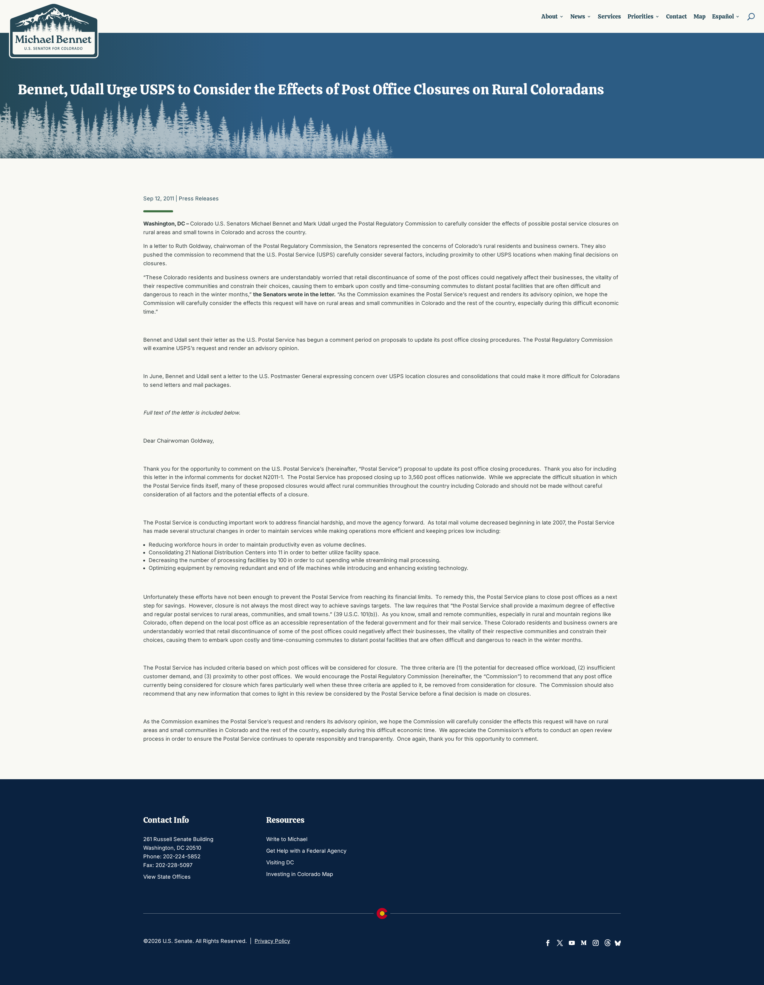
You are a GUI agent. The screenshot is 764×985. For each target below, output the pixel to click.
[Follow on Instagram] (596, 943)
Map (700, 16)
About (549, 16)
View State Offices (167, 877)
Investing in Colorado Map (299, 874)
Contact (676, 16)
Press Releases (199, 198)
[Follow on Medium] (584, 943)
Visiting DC (280, 862)
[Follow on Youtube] (572, 943)
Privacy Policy (272, 941)
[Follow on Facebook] (548, 943)
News (577, 16)
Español (723, 16)
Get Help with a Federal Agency (306, 851)
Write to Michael (286, 839)
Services (609, 16)
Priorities (641, 16)
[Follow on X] (560, 943)
